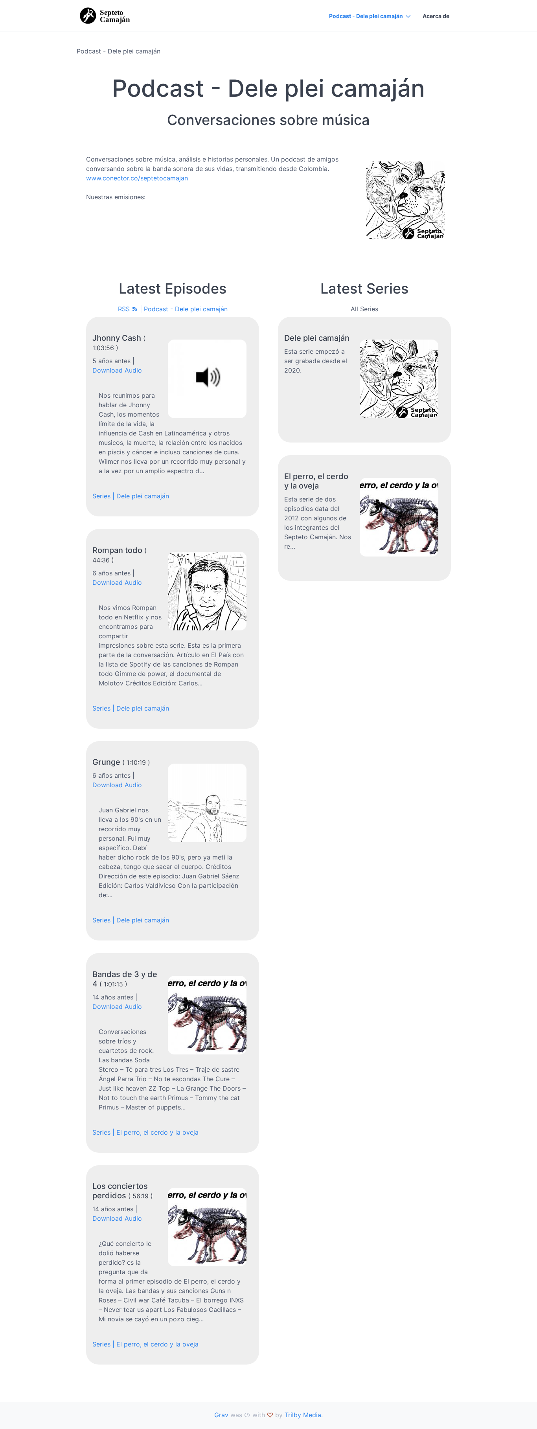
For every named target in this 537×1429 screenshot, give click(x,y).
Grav (221, 1415)
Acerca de (436, 16)
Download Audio (117, 370)
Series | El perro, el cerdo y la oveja (145, 1132)
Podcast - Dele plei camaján (366, 16)
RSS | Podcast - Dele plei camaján (173, 309)
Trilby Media (303, 1415)
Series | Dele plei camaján (130, 496)
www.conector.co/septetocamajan (137, 178)
